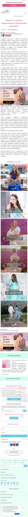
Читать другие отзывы (13, 378)
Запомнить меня (5, 439)
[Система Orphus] (15, 330)
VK (8, 484)
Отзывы (5, 462)
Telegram (5, 484)
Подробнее (13, 399)
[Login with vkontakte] (16, 445)
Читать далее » (5, 374)
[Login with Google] (14, 445)
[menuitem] (14, 469)
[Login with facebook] (11, 445)
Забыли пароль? (24, 438)
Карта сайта (21, 462)
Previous (1, 362)
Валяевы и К (5, 13)
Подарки (15, 462)
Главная (2, 460)
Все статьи (9, 460)
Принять (17, 513)
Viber (14, 484)
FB (11, 484)
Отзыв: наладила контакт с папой (19, 361)
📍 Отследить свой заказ (18, 16)
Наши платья (24, 460)
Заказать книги (16, 460)
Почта (2, 484)
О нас (10, 462)
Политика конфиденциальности (14, 455)
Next (27, 362)
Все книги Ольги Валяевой (14, 34)
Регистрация (14, 452)
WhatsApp (17, 484)
